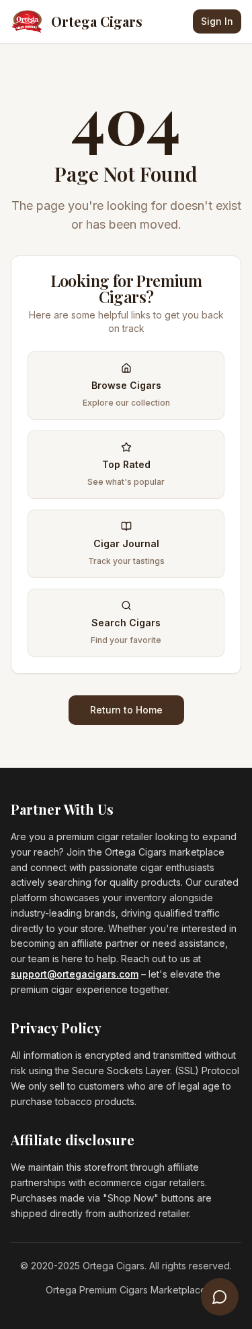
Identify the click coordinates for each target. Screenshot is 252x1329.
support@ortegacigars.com (74, 974)
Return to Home (126, 709)
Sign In (217, 21)
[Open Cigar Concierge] (220, 1297)
